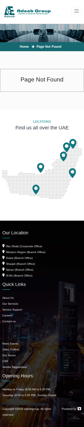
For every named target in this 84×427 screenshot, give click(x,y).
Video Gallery (10, 349)
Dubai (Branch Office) (19, 258)
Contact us (9, 321)
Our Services (10, 303)
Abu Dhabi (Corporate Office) (23, 246)
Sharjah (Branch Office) (20, 263)
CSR (5, 361)
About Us (8, 297)
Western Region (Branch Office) (25, 252)
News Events (10, 343)
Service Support (12, 309)
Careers (7, 315)
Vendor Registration (14, 367)
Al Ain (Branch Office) (18, 275)
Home (25, 46)
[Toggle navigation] (76, 11)
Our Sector (9, 355)
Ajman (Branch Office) (19, 269)
